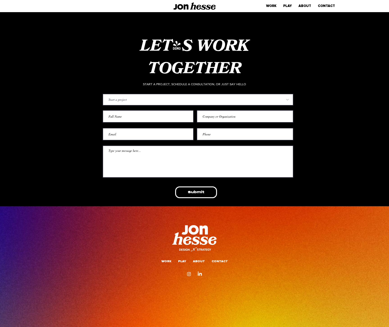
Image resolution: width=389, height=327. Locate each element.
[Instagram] (189, 274)
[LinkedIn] (199, 274)
